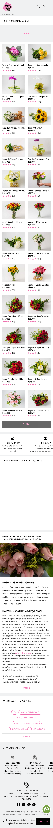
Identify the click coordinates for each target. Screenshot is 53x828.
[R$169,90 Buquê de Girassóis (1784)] (39, 116)
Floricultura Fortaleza (12, 771)
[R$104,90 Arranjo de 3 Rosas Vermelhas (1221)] (13, 336)
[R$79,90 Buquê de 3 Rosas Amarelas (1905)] (39, 53)
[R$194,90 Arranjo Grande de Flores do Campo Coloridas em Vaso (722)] (13, 210)
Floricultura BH (12, 768)
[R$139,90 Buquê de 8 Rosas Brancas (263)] (39, 367)
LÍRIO (14, 712)
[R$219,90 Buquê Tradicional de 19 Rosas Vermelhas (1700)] (13, 367)
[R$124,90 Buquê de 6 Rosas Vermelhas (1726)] (39, 304)
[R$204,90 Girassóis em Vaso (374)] (13, 273)
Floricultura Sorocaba (35, 773)
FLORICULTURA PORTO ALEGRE (30, 712)
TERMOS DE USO (13, 793)
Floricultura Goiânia (12, 765)
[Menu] (49, 6)
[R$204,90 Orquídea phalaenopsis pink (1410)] (13, 84)
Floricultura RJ (35, 771)
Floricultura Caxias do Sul (35, 768)
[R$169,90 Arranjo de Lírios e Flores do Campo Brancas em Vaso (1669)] (39, 241)
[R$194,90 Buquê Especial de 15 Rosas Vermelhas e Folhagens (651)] (13, 304)
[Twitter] (29, 804)
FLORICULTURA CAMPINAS (19, 729)
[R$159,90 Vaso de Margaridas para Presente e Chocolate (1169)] (13, 179)
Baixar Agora (43, 821)
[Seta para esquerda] (2, 767)
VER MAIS (26, 424)
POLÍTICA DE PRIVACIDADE (24, 796)
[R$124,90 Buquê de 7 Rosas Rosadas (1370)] (13, 399)
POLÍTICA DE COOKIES (41, 796)
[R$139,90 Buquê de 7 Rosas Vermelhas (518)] (39, 399)
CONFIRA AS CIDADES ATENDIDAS (26, 790)
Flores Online (6, 14)
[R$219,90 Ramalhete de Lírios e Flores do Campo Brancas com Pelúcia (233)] (13, 116)
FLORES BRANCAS (37, 729)
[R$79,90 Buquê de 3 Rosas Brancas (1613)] (13, 241)
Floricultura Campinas (12, 773)
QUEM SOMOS (8, 796)
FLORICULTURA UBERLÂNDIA (26, 718)
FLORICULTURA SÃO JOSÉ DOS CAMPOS (27, 723)
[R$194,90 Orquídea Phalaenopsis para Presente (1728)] (39, 84)
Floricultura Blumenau (35, 765)
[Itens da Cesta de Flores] (44, 7)
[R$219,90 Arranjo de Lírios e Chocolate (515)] (39, 273)
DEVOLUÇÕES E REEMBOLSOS (31, 793)
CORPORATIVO (26, 799)
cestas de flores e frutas (23, 653)
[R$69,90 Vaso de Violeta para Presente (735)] (13, 53)
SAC (44, 793)
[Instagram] (23, 806)
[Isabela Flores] (26, 785)
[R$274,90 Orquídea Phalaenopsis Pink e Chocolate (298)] (39, 147)
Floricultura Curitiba (12, 762)
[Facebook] (18, 806)
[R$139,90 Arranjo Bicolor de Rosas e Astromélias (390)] (39, 179)
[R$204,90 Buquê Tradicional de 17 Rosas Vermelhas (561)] (39, 336)
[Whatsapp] (34, 806)
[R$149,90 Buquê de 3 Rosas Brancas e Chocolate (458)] (13, 147)
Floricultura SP (35, 762)
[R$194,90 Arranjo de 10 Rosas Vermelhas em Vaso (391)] (39, 210)
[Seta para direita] (50, 767)
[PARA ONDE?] (38, 6)
